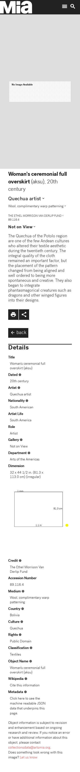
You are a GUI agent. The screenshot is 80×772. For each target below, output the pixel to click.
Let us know (28, 757)
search (73, 6)
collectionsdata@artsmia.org (29, 748)
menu (65, 6)
